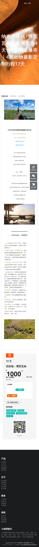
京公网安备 (17, 544)
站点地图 (3, 480)
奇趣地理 (3, 468)
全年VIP (3, 464)
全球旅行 (3, 462)
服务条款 (3, 518)
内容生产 (3, 501)
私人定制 (3, 466)
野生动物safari (10, 413)
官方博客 (3, 488)
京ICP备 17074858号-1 (8, 544)
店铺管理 (3, 503)
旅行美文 (3, 470)
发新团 (13, 395)
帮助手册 (3, 522)
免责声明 (3, 520)
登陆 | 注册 (27, 3)
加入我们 (3, 487)
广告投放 (3, 499)
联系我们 (3, 482)
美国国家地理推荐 (11, 410)
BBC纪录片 (9, 416)
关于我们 (3, 484)
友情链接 (3, 505)
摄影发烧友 (20, 410)
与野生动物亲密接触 (21, 413)
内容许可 (3, 516)
